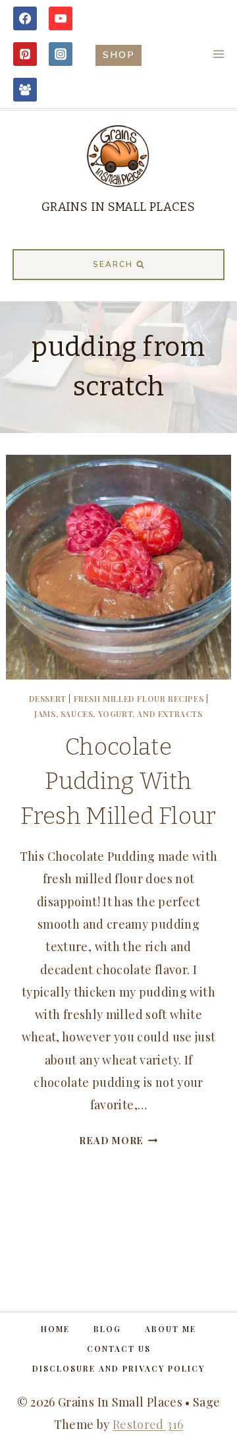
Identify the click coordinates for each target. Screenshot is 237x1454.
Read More (118, 1140)
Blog (107, 1328)
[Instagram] (60, 54)
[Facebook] (25, 18)
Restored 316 (148, 1424)
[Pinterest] (25, 54)
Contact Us (119, 1348)
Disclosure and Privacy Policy (118, 1368)
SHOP (119, 54)
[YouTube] (60, 18)
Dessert (47, 698)
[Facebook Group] (25, 90)
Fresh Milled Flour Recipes (139, 698)
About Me (170, 1328)
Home (55, 1328)
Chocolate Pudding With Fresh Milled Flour (118, 781)
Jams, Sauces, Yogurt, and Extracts (118, 714)
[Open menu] (218, 54)
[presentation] (118, 567)
